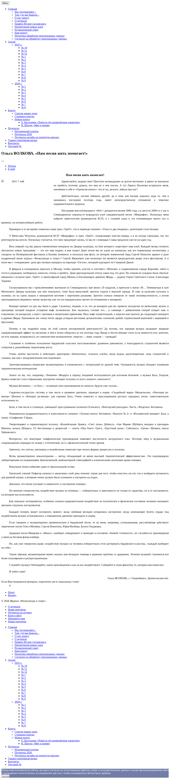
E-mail (11, 169)
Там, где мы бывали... (27, 14)
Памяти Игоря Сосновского (30, 23)
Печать (12, 166)
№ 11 (24, 50)
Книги (11, 110)
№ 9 (23, 80)
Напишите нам (16, 618)
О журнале (21, 20)
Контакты (13, 143)
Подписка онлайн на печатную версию (37, 137)
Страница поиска (24, 116)
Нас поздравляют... (25, 11)
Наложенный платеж (27, 131)
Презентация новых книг (29, 26)
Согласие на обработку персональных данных (41, 38)
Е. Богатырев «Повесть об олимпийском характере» (50, 122)
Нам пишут (21, 32)
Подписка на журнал (20, 612)
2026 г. (18, 83)
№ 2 (23, 59)
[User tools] (2, 161)
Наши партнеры (17, 621)
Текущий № (14, 146)
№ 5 (23, 68)
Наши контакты (17, 609)
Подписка (13, 128)
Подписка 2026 (23, 134)
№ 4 (23, 65)
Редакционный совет (27, 29)
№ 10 (24, 47)
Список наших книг (26, 113)
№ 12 (24, 53)
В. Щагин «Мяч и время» (35, 125)
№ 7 (23, 74)
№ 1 (23, 56)
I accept (5, 776)
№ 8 (23, 77)
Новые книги (22, 119)
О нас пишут (22, 17)
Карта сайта (14, 615)
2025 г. (18, 44)
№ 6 (23, 71)
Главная (12, 8)
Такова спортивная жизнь (22, 140)
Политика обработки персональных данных (40, 35)
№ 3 (23, 62)
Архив (11, 41)
